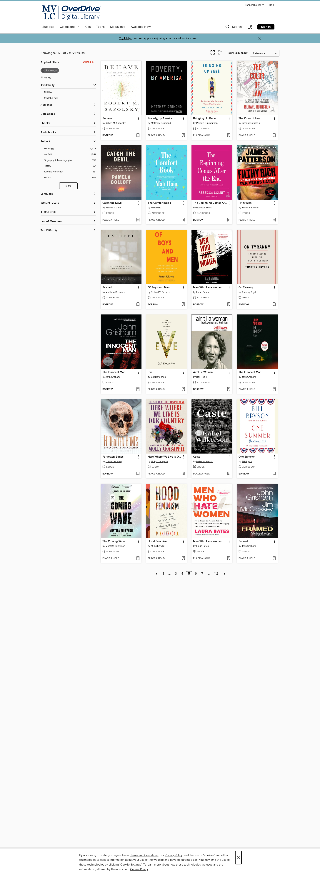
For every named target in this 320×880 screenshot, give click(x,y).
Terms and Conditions (144, 855)
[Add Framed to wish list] (274, 558)
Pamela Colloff (113, 207)
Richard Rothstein (251, 123)
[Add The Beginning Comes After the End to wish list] (228, 220)
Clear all (89, 62)
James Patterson (250, 207)
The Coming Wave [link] (113, 541)
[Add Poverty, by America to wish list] (183, 135)
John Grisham (113, 376)
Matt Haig (156, 207)
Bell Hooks (201, 376)
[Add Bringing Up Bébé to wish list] (228, 135)
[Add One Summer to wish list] (274, 474)
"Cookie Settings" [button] (130, 864)
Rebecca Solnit (204, 207)
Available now (51, 98)
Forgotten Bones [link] (113, 457)
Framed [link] (243, 541)
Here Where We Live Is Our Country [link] (165, 457)
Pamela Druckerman (207, 123)
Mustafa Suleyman (115, 546)
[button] (254, 5)
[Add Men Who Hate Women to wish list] (228, 304)
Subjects (48, 27)
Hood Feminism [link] (157, 541)
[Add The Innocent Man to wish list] (138, 389)
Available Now (141, 27)
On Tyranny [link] (246, 287)
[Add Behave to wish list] (138, 135)
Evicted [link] (107, 287)
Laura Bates (202, 292)
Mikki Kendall (158, 546)
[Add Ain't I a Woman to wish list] (228, 389)
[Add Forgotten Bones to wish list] (138, 474)
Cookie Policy (139, 869)
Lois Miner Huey (114, 461)
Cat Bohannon (158, 376)
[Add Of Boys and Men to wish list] (183, 304)
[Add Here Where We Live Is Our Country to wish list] (183, 474)
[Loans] (250, 27)
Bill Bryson (247, 461)
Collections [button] (68, 27)
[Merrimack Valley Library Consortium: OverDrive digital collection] (71, 13)
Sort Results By (238, 53)
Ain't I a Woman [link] (203, 372)
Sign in (266, 27)
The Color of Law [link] (249, 118)
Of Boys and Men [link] (159, 287)
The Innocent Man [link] (113, 372)
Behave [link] (107, 118)
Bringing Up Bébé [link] (204, 118)
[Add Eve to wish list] (183, 389)
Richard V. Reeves (160, 292)
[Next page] (224, 573)
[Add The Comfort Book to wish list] (183, 220)
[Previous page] (156, 573)
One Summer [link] (247, 457)
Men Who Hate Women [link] (207, 287)
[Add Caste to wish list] (228, 474)
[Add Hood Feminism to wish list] (183, 558)
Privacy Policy (173, 855)
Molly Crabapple (159, 461)
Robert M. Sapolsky (116, 123)
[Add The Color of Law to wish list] (274, 135)
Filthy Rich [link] (245, 203)
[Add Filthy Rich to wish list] (274, 220)
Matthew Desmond (161, 123)
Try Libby (125, 38)
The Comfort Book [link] (159, 203)
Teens (100, 27)
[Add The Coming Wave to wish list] (138, 558)
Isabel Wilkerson (204, 461)
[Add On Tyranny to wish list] (274, 304)
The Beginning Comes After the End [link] (210, 203)
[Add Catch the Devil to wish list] (138, 220)
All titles (48, 92)
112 (216, 574)
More (68, 185)
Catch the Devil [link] (112, 203)
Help (271, 5)
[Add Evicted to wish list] (138, 304)
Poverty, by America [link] (160, 118)
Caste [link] (196, 457)
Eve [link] (150, 372)
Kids (88, 27)
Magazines (117, 27)
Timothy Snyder (250, 292)
